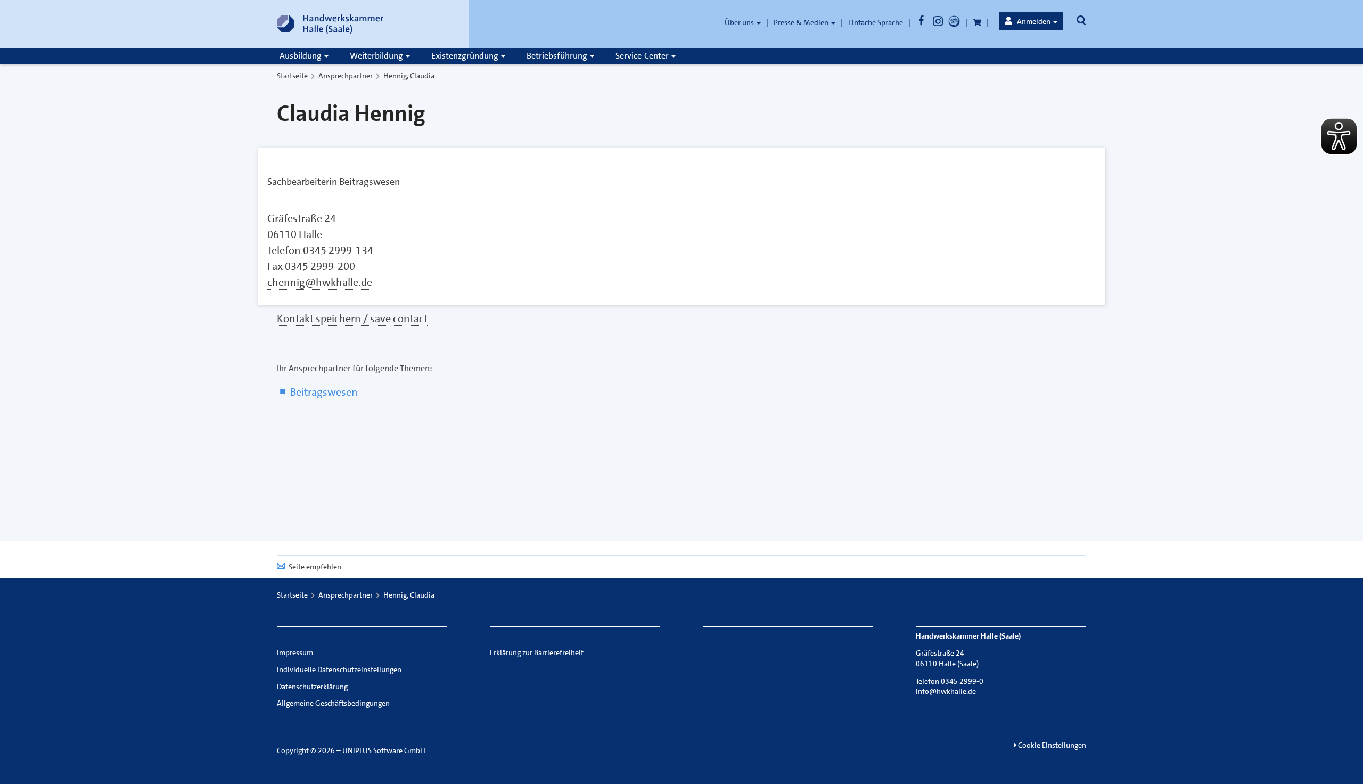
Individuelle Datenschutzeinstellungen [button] (339, 669)
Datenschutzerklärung (312, 686)
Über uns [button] (740, 22)
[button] (1031, 21)
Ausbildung (301, 55)
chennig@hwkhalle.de (319, 282)
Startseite (292, 75)
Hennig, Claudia (408, 75)
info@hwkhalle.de (946, 691)
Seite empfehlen (315, 566)
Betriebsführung (558, 55)
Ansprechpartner (345, 75)
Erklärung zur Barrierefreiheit (537, 652)
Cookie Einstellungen (1051, 745)
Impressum (295, 652)
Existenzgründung (465, 55)
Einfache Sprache (875, 22)
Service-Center (642, 55)
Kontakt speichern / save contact (352, 318)
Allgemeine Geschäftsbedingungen (333, 703)
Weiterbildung (377, 55)
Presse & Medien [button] (802, 22)
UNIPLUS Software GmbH (383, 750)
